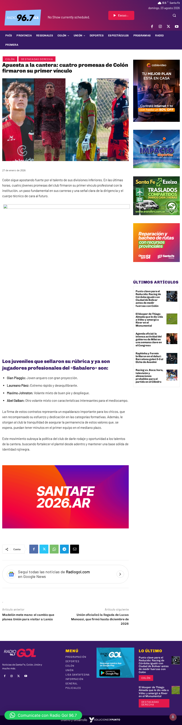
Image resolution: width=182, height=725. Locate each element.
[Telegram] (64, 549)
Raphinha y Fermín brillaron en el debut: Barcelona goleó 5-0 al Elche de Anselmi (149, 358)
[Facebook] (152, 27)
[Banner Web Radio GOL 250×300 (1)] (156, 219)
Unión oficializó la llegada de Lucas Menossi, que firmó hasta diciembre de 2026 (100, 619)
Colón (10, 59)
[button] (174, 15)
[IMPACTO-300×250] (156, 171)
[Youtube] (177, 27)
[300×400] (156, 125)
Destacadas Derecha (37, 59)
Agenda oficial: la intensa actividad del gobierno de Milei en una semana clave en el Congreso (149, 339)
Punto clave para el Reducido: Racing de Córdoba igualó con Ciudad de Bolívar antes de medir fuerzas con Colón (148, 298)
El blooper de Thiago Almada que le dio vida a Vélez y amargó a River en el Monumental (149, 319)
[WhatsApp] (54, 549)
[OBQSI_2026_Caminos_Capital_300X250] (156, 265)
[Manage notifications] (172, 717)
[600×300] (65, 532)
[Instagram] (160, 27)
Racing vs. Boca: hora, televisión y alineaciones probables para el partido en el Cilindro (149, 375)
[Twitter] (169, 27)
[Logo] (22, 18)
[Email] (74, 549)
